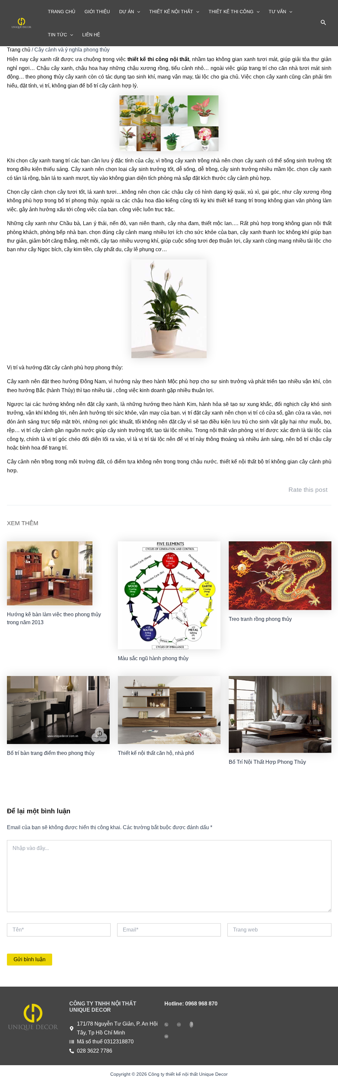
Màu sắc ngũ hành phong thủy (153, 658)
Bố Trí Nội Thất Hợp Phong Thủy (267, 762)
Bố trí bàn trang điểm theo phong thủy (50, 753)
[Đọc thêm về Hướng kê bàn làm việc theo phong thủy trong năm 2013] (49, 573)
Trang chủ (18, 49)
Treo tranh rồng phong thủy (260, 619)
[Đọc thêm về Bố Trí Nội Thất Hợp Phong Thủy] (280, 714)
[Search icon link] (323, 23)
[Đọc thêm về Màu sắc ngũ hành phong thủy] (169, 594)
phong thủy (108, 367)
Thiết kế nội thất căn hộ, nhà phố (156, 753)
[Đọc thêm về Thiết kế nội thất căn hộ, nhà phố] (169, 709)
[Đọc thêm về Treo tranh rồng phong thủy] (280, 575)
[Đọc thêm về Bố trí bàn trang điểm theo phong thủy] (58, 709)
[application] (137, 11)
